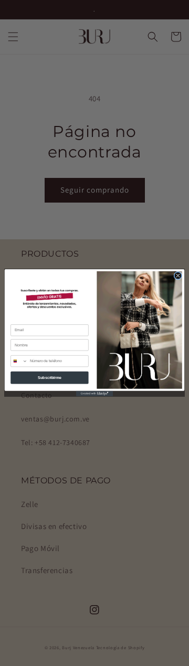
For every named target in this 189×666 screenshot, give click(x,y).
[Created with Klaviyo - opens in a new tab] (94, 394)
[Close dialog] (178, 276)
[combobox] (19, 361)
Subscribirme (49, 377)
